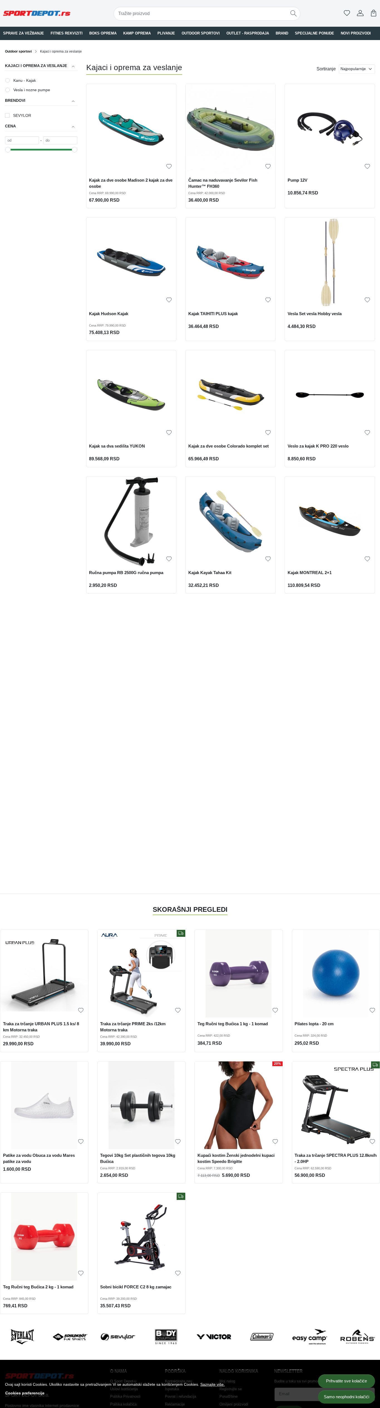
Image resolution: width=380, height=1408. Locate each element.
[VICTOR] (214, 1347)
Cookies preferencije (25, 1393)
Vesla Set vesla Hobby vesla (315, 314)
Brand (282, 33)
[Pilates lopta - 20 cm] (336, 974)
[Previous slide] (13, 1336)
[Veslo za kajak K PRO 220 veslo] (330, 395)
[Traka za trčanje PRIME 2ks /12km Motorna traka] (142, 974)
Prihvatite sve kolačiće (346, 1381)
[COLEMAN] (262, 1347)
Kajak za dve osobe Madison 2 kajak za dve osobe (130, 183)
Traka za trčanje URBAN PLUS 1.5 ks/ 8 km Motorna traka (41, 1027)
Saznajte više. (212, 1384)
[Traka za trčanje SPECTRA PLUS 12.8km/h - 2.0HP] (336, 1105)
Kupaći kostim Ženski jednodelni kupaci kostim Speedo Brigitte (236, 1158)
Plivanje (166, 33)
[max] (60, 140)
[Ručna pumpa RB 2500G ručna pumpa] (131, 521)
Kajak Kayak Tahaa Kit (209, 572)
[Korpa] (373, 13)
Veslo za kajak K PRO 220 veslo (318, 446)
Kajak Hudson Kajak (108, 314)
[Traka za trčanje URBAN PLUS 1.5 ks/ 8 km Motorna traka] (44, 974)
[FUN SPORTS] (70, 1347)
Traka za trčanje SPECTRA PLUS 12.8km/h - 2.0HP (336, 1158)
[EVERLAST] (22, 1347)
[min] (22, 140)
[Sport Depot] (36, 13)
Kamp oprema (137, 33)
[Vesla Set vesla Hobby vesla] (330, 262)
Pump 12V (297, 180)
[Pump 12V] (330, 129)
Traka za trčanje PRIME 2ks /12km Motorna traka (133, 1027)
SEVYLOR (22, 115)
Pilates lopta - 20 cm (314, 1024)
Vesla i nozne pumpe (31, 90)
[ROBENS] (357, 1347)
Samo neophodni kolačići (346, 1396)
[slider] (8, 149)
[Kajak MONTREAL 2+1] (330, 521)
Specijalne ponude (314, 33)
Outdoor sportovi (201, 33)
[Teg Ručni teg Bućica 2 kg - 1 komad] (44, 1237)
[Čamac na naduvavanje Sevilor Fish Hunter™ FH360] (230, 129)
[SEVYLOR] (118, 1347)
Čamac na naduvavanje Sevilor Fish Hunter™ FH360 (222, 183)
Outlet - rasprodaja (247, 33)
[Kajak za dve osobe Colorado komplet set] (230, 395)
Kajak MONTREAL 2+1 (310, 572)
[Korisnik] (360, 13)
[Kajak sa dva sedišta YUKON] (131, 395)
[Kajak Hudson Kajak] (131, 262)
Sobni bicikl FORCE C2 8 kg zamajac (135, 1287)
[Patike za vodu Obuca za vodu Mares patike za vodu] (44, 1105)
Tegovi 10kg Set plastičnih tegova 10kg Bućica (137, 1158)
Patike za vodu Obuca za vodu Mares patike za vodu (39, 1158)
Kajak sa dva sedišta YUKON (117, 446)
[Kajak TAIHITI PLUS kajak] (230, 262)
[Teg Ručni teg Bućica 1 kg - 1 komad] (239, 974)
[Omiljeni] (347, 13)
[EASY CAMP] (310, 1347)
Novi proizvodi (356, 33)
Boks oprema (103, 33)
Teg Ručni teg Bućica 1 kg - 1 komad (233, 1024)
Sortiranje (326, 68)
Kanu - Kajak (24, 80)
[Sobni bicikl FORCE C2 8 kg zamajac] (142, 1237)
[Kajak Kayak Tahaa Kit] (230, 521)
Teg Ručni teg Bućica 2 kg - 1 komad (38, 1287)
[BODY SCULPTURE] (166, 1347)
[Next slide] (366, 1336)
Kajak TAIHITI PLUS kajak (213, 314)
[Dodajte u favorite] (169, 166)
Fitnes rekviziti (67, 33)
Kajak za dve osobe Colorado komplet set (228, 446)
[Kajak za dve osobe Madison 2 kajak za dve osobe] (131, 129)
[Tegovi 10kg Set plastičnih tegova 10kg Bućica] (142, 1105)
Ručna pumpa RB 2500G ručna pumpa (126, 572)
